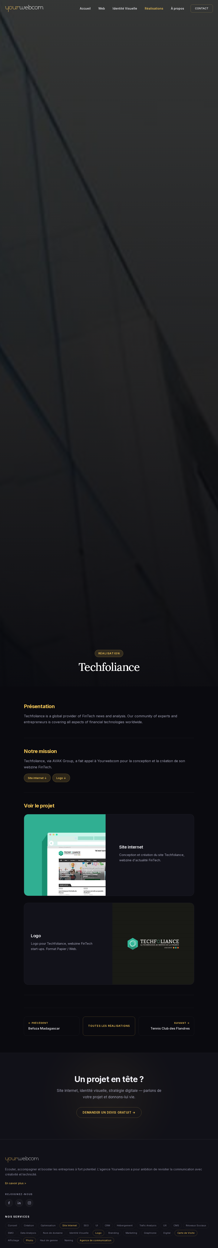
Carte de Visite (186, 1232)
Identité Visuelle (125, 8)
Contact (201, 8)
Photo (29, 1240)
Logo (98, 1232)
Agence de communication (95, 1240)
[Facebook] (9, 1203)
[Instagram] (29, 1203)
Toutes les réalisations (109, 1025)
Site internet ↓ (37, 778)
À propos (177, 8)
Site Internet (69, 1225)
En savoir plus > (15, 1183)
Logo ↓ (61, 778)
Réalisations (154, 8)
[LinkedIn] (19, 1203)
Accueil (85, 8)
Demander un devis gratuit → (109, 1112)
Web (101, 8)
